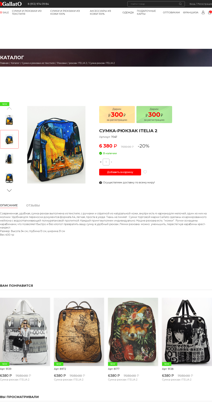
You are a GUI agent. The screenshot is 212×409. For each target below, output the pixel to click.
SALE (6, 12)
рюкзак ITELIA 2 (78, 63)
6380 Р (6, 376)
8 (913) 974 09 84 (38, 3)
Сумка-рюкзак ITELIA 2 (14, 379)
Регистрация (204, 3)
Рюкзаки (62, 63)
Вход (192, 3)
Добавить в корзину (120, 172)
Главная (4, 63)
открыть (21, 331)
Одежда (128, 12)
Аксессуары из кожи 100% (100, 12)
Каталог (15, 63)
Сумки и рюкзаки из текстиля (38, 63)
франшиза (190, 12)
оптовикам (171, 12)
